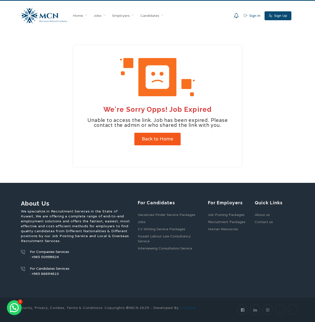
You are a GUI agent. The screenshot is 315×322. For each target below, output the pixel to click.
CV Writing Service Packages (161, 229)
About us (262, 215)
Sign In (254, 16)
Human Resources (223, 229)
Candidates (150, 16)
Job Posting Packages (226, 215)
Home (78, 16)
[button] (14, 307)
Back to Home (157, 139)
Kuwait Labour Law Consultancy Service (164, 238)
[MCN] (44, 15)
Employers (121, 16)
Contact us (264, 222)
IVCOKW (188, 308)
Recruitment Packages (226, 222)
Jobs (97, 16)
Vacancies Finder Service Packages (166, 215)
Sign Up (280, 16)
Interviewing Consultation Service (165, 248)
